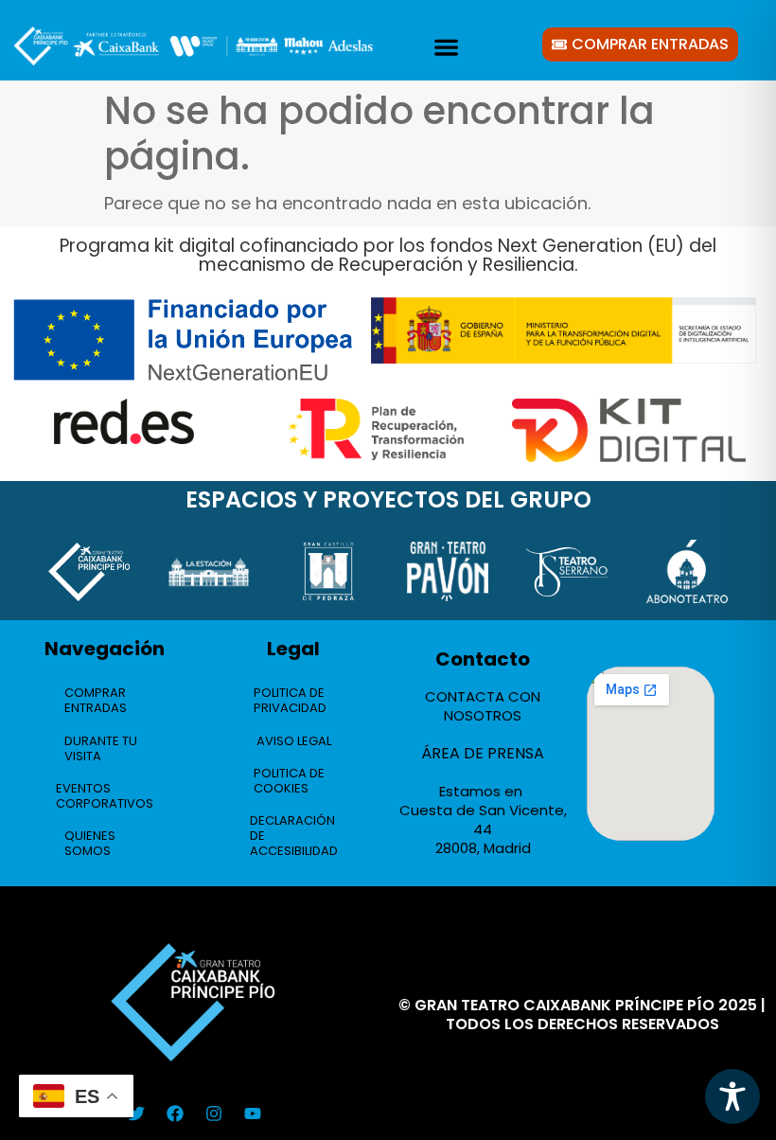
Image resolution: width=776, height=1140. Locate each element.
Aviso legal (293, 741)
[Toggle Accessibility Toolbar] (732, 1096)
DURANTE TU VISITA (100, 748)
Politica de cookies (289, 780)
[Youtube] (253, 1113)
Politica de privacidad (290, 700)
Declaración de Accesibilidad (294, 835)
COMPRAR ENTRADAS (95, 700)
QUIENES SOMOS (89, 843)
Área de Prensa (482, 753)
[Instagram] (214, 1113)
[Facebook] (175, 1113)
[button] (446, 46)
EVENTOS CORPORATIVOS (104, 795)
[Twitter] (136, 1113)
